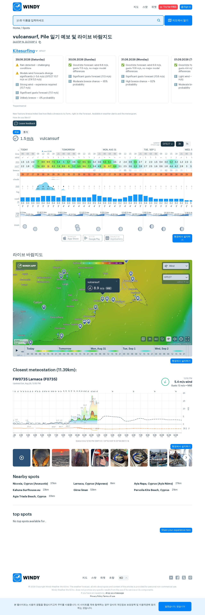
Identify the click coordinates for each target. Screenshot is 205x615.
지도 (136, 7)
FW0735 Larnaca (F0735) (35, 379)
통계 (25, 132)
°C (18, 174)
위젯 (154, 7)
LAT (17, 216)
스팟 (145, 7)
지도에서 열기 (180, 20)
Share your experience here (176, 530)
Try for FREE (169, 7)
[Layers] (143, 339)
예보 (16, 132)
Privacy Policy (96, 596)
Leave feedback (27, 123)
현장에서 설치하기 (182, 238)
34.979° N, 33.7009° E (25, 42)
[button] (39, 42)
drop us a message (115, 593)
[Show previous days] (22, 351)
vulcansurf (49, 138)
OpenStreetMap (175, 344)
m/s (30, 138)
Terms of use (109, 596)
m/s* (17, 166)
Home (16, 28)
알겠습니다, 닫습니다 (175, 606)
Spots (26, 28)
